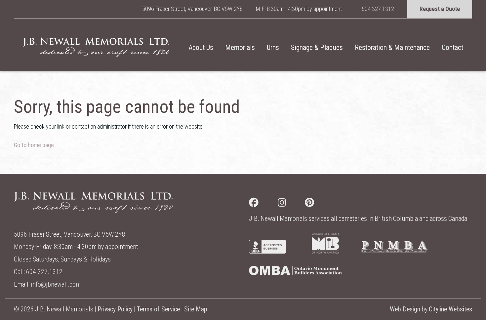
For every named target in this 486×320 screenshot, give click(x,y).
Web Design (405, 309)
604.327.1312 (378, 8)
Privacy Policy (115, 309)
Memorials (240, 47)
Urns (273, 47)
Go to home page (34, 144)
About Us (200, 47)
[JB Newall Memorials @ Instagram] (291, 203)
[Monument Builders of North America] (325, 251)
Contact (452, 47)
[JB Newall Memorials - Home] (96, 47)
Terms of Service (158, 309)
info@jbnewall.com (56, 284)
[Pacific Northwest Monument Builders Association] (394, 251)
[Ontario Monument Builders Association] (295, 272)
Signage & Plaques (317, 47)
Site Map (195, 309)
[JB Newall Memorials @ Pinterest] (319, 203)
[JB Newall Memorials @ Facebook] (263, 203)
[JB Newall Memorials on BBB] (267, 251)
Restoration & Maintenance (392, 47)
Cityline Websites (450, 309)
